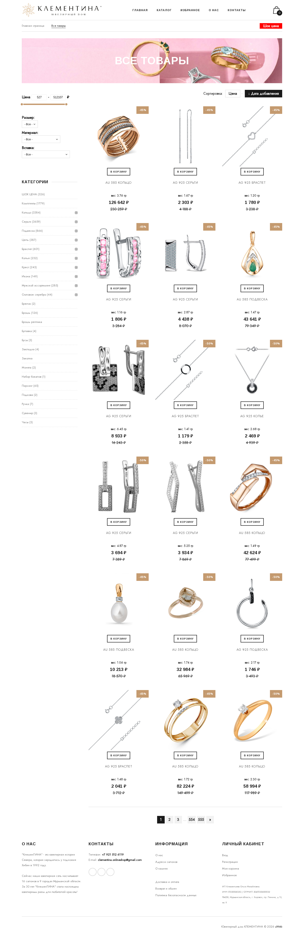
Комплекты (29, 203)
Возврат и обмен (166, 888)
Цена (235, 93)
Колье (26, 258)
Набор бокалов (31, 376)
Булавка (27, 331)
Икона (26, 276)
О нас (159, 855)
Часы (25, 422)
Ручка (25, 404)
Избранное (229, 875)
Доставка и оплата (167, 882)
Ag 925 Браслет (252, 182)
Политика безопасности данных (175, 895)
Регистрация (230, 862)
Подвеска (28, 231)
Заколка (27, 358)
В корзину (118, 171)
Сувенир (27, 413)
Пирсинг (27, 386)
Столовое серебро (34, 294)
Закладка (28, 349)
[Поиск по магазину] (254, 10)
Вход (225, 855)
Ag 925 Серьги (185, 182)
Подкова (27, 395)
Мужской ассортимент (36, 285)
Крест (25, 267)
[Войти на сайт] (260, 10)
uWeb (278, 926)
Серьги (26, 221)
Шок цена (271, 25)
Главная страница (33, 26)
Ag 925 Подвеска (252, 649)
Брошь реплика (32, 322)
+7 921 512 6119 (113, 854)
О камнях (161, 868)
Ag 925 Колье (252, 416)
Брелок (26, 304)
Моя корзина (230, 868)
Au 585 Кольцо (118, 182)
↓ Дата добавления (263, 93)
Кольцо (26, 212)
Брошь (26, 313)
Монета (26, 367)
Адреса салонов (166, 862)
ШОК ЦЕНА (29, 194)
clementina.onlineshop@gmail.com (120, 860)
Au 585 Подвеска (252, 299)
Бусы (25, 340)
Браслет (27, 249)
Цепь (25, 240)
